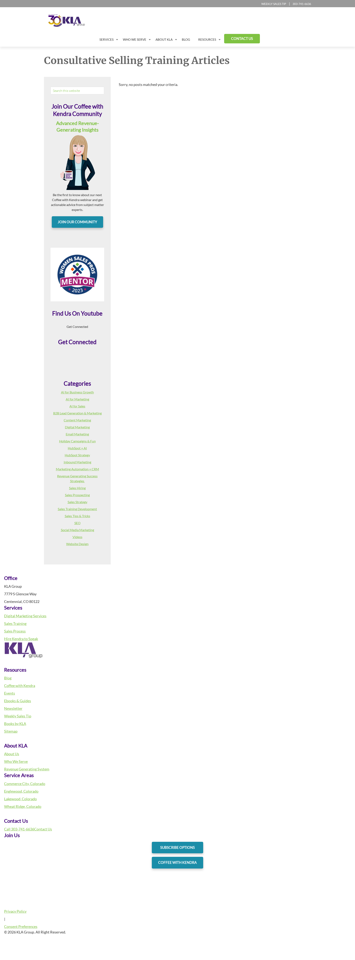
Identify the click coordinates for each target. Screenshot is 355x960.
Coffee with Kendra (19, 685)
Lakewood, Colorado (20, 799)
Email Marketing (77, 434)
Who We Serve (16, 761)
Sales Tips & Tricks (77, 516)
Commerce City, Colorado (24, 783)
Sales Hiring (77, 488)
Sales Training (15, 623)
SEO (77, 523)
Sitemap (10, 731)
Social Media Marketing (77, 530)
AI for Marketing (77, 399)
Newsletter (13, 708)
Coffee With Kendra (177, 862)
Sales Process (15, 631)
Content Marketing (77, 420)
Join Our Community (77, 222)
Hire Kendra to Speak (21, 638)
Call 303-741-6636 (19, 829)
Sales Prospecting (77, 495)
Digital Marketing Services (25, 616)
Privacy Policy (15, 911)
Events (9, 693)
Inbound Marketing (77, 462)
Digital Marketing (77, 427)
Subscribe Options (177, 847)
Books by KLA (15, 723)
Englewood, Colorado (21, 791)
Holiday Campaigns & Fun (77, 441)
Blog (8, 678)
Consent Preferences (20, 926)
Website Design (77, 544)
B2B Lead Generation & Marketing (77, 413)
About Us (11, 754)
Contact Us (43, 829)
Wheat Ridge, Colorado (22, 806)
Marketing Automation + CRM (77, 469)
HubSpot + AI (77, 448)
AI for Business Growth (77, 392)
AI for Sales (77, 406)
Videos (77, 537)
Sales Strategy (77, 502)
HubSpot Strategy (77, 455)
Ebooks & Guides (17, 701)
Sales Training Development (77, 509)
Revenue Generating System (26, 769)
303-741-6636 (302, 4)
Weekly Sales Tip (273, 4)
